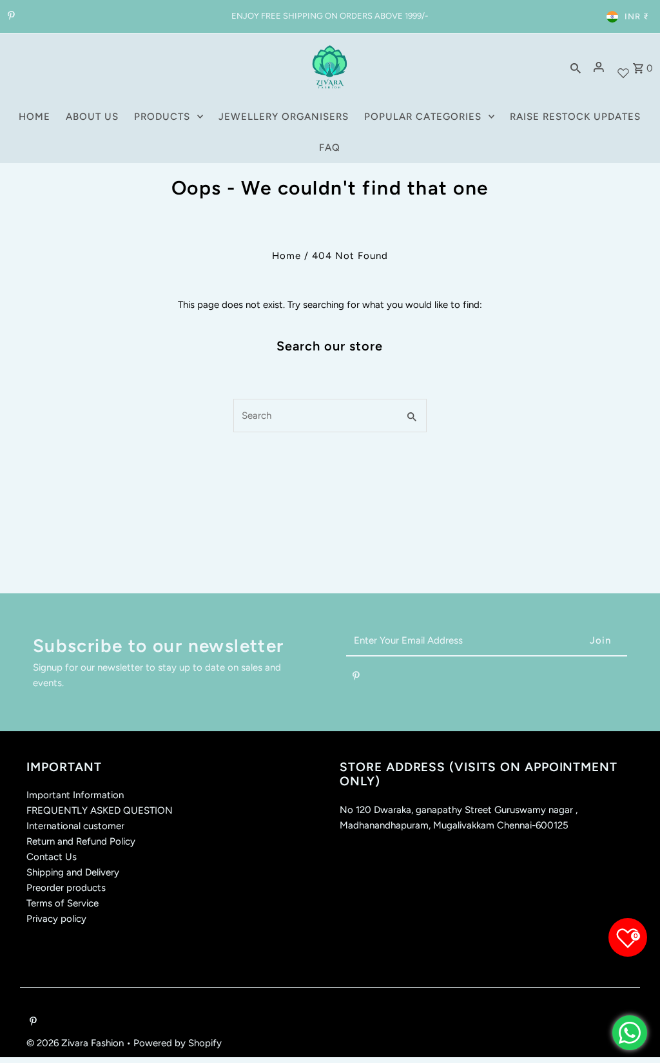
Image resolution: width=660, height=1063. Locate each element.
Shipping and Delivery (72, 872)
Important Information (75, 795)
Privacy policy (56, 918)
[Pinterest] (10, 17)
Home (286, 256)
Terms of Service (62, 903)
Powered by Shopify (177, 1043)
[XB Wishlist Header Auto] (623, 67)
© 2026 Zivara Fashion (76, 1043)
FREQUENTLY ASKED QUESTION (99, 810)
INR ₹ (637, 16)
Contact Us (51, 857)
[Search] (575, 67)
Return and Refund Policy (80, 841)
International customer (75, 826)
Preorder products (66, 888)
